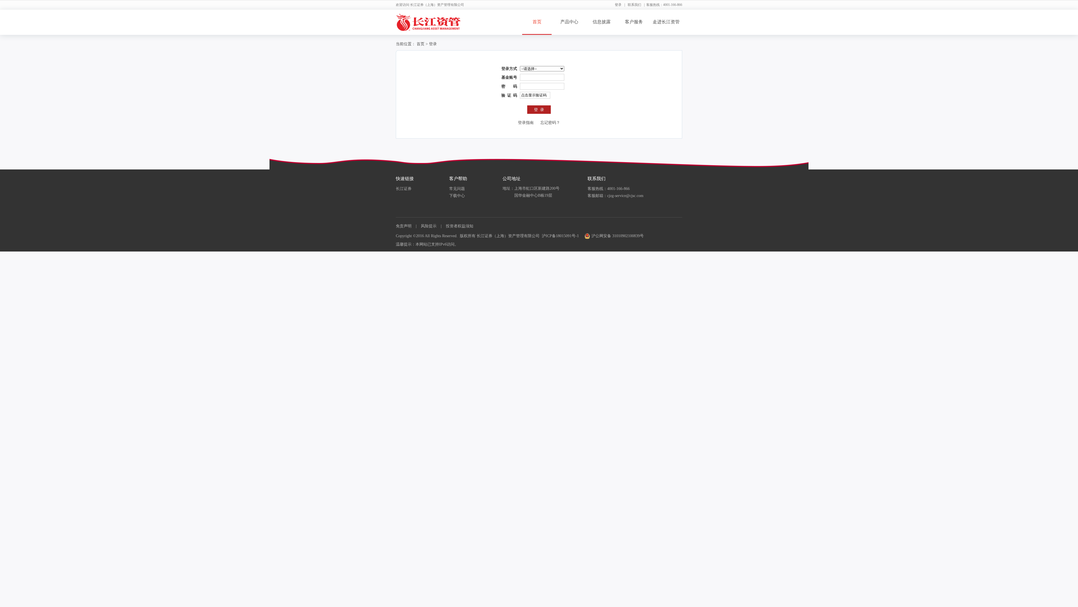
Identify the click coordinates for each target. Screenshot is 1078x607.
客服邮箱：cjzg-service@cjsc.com (615, 196)
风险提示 (429, 226)
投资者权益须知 (459, 226)
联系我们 (634, 5)
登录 (618, 5)
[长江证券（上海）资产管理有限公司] (428, 22)
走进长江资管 (666, 21)
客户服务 (634, 21)
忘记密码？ (550, 123)
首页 (537, 21)
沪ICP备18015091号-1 (560, 236)
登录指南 (526, 123)
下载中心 (457, 196)
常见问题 (457, 189)
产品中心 (569, 21)
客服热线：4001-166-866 (609, 189)
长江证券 (404, 189)
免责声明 (404, 226)
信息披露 (602, 21)
